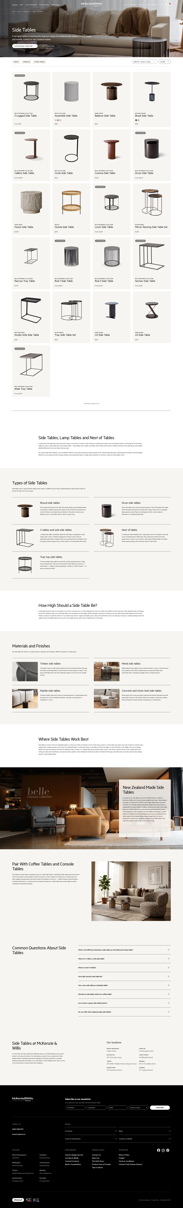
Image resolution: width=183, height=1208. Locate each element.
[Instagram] (163, 1150)
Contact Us (96, 1155)
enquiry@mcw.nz (18, 1134)
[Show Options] (147, 1108)
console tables (66, 881)
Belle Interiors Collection (155, 798)
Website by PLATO (166, 1200)
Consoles (26, 62)
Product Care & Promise (101, 1164)
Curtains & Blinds (44, 4)
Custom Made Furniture (23, 46)
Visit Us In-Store (48, 46)
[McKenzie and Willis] (91, 4)
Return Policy (124, 1155)
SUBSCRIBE (160, 1107)
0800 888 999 (17, 1129)
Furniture (15, 4)
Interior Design (55, 4)
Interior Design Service (74, 1155)
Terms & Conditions (126, 1161)
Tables (16, 62)
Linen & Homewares (31, 4)
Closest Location (134, 1104)
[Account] (165, 4)
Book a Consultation (130, 4)
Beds (21, 4)
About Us (141, 4)
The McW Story (98, 1161)
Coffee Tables (39, 62)
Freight (122, 1158)
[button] (169, 4)
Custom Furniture (72, 1161)
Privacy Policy (155, 1200)
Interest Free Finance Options (130, 1164)
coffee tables (55, 881)
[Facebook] (158, 1150)
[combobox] (138, 1108)
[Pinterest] (167, 1150)
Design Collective (152, 4)
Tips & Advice (97, 1167)
